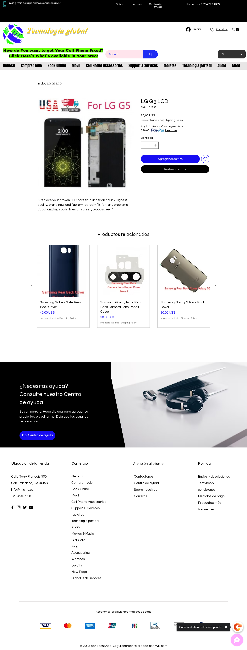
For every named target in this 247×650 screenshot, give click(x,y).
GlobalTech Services (86, 578)
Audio (75, 527)
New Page (79, 572)
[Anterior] (31, 286)
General (77, 476)
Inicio (41, 83)
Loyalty (76, 565)
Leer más (171, 130)
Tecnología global (56, 30)
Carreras (140, 496)
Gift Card (78, 540)
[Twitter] (24, 507)
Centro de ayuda (146, 483)
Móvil (75, 495)
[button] (236, 29)
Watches (78, 559)
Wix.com (161, 646)
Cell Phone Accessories (88, 502)
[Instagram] (18, 507)
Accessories (80, 553)
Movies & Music (82, 533)
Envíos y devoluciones (214, 476)
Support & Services (85, 508)
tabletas (77, 514)
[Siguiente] (215, 286)
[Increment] (155, 145)
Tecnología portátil (85, 521)
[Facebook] (12, 507)
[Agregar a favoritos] (205, 159)
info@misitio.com (23, 489)
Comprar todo (82, 483)
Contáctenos (144, 476)
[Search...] (150, 54)
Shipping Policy (174, 120)
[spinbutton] (149, 145)
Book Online (80, 489)
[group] (123, 286)
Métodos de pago (211, 496)
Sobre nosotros (145, 489)
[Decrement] (143, 145)
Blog (74, 546)
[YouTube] (31, 507)
